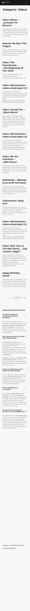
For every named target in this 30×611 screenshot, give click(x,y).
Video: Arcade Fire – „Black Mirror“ (13, 111)
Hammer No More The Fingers (14, 45)
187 (25, 297)
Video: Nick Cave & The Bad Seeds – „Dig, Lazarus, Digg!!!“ (15, 249)
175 (20, 297)
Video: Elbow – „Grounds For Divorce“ (10, 23)
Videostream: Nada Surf (13, 202)
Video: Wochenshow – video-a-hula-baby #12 (14, 135)
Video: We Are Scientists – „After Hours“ (10, 159)
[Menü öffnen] (27, 3)
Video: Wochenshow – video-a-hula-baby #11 (14, 223)
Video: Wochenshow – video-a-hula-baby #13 (14, 86)
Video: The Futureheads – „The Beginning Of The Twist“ (12, 66)
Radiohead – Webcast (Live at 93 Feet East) (14, 181)
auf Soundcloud (6, 354)
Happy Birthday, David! (11, 274)
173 (14, 297)
